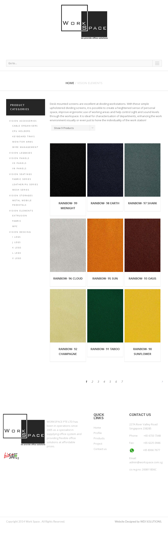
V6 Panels (19, 168)
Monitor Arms (22, 141)
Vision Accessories (23, 121)
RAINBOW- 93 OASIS (142, 278)
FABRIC (16, 221)
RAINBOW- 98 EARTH (105, 203)
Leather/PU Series (25, 184)
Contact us (100, 449)
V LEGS (16, 258)
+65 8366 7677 (147, 450)
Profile (98, 433)
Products (99, 438)
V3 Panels (19, 163)
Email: (132, 458)
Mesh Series (20, 189)
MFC (15, 226)
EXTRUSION (19, 215)
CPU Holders (21, 131)
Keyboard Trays (23, 136)
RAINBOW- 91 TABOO (105, 349)
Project (98, 443)
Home (70, 83)
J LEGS (16, 242)
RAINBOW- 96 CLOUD (68, 278)
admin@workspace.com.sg (145, 462)
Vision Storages (21, 195)
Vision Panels (19, 158)
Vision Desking (20, 232)
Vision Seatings (20, 174)
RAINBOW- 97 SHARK (142, 203)
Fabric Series (21, 179)
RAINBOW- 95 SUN (105, 278)
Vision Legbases (20, 153)
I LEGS (16, 237)
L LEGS (16, 253)
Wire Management (25, 147)
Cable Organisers (25, 125)
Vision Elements (21, 210)
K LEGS (16, 247)
